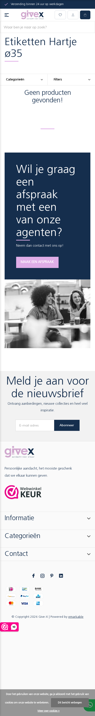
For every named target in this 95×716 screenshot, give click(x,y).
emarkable (75, 617)
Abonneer (66, 425)
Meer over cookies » (49, 711)
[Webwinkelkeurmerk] (23, 492)
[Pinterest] (51, 575)
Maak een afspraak (37, 262)
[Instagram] (42, 575)
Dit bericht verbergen (70, 702)
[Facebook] (33, 575)
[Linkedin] (61, 575)
